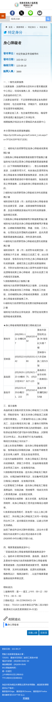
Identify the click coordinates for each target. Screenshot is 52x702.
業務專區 (20, 27)
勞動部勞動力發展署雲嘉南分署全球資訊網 (26, 4)
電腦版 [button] (26, 698)
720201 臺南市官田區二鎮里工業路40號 (20, 658)
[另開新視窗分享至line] (30, 13)
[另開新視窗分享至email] (39, 13)
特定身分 (32, 27)
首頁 (10, 27)
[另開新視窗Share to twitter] (21, 13)
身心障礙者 (13, 624)
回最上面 (32, 632)
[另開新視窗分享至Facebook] (12, 13)
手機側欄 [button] (1, 14)
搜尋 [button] (48, 18)
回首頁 (43, 632)
